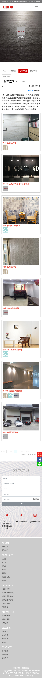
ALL (4, 71)
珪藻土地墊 (6, 589)
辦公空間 (23, 71)
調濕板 (24, 1)
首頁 (31, 90)
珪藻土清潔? (6, 615)
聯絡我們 (5, 658)
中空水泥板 (31, 1)
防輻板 (38, 1)
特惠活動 (5, 623)
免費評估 (5, 654)
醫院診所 (6, 76)
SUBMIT (21, 503)
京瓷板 (4, 1)
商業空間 (33, 71)
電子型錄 (5, 651)
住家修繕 (13, 71)
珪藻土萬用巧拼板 (8, 592)
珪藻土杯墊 (6, 603)
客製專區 (5, 607)
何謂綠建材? (6, 619)
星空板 (19, 1)
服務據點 (5, 550)
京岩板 (9, 1)
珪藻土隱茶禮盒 (7, 596)
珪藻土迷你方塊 (7, 600)
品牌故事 (5, 546)
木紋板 (14, 1)
